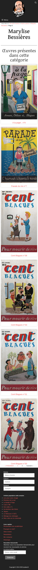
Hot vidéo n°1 (8, 507)
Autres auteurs (25, 23)
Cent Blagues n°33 (19, 325)
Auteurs (17, 23)
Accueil (12, 23)
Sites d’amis (8, 532)
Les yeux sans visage (11, 498)
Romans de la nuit (9, 500)
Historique (7, 540)
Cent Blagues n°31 (19, 394)
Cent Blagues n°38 (19, 255)
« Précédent (9, 466)
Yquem (6, 511)
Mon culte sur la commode (12, 518)
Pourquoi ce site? (9, 529)
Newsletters (7, 534)
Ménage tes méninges (11, 516)
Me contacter (8, 537)
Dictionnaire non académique (13, 526)
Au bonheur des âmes (11, 509)
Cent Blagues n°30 (19, 464)
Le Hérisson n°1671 (10, 514)
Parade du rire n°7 (19, 186)
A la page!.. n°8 (19, 123)
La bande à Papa (9, 502)
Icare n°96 (7, 505)
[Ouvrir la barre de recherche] (35, 2)
